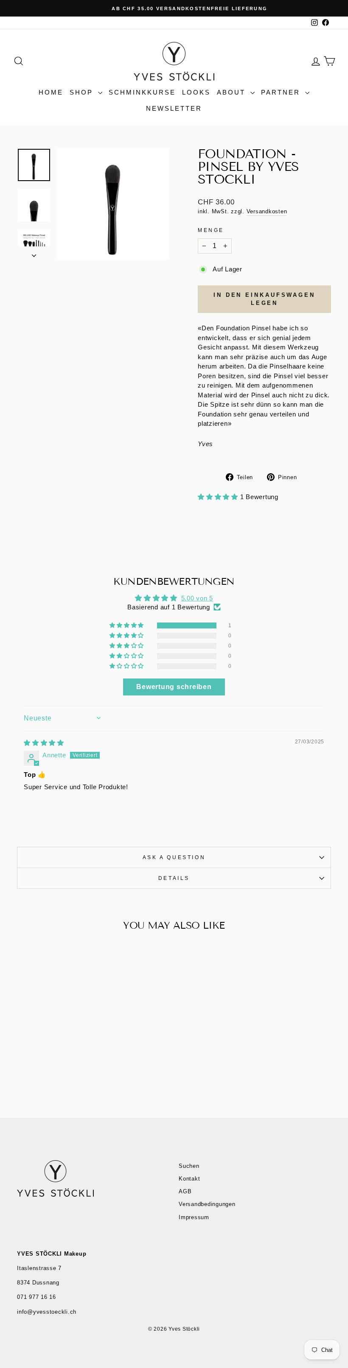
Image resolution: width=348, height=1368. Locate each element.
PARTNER (282, 92)
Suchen (189, 1166)
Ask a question (174, 857)
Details (174, 878)
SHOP (83, 92)
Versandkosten (267, 211)
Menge (211, 230)
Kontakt (189, 1178)
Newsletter (174, 108)
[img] (44, 742)
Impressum (194, 1217)
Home (51, 92)
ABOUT (232, 92)
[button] (219, 496)
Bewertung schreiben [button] (173, 686)
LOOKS (196, 92)
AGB (185, 1191)
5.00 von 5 (197, 598)
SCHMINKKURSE (142, 92)
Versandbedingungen (207, 1204)
